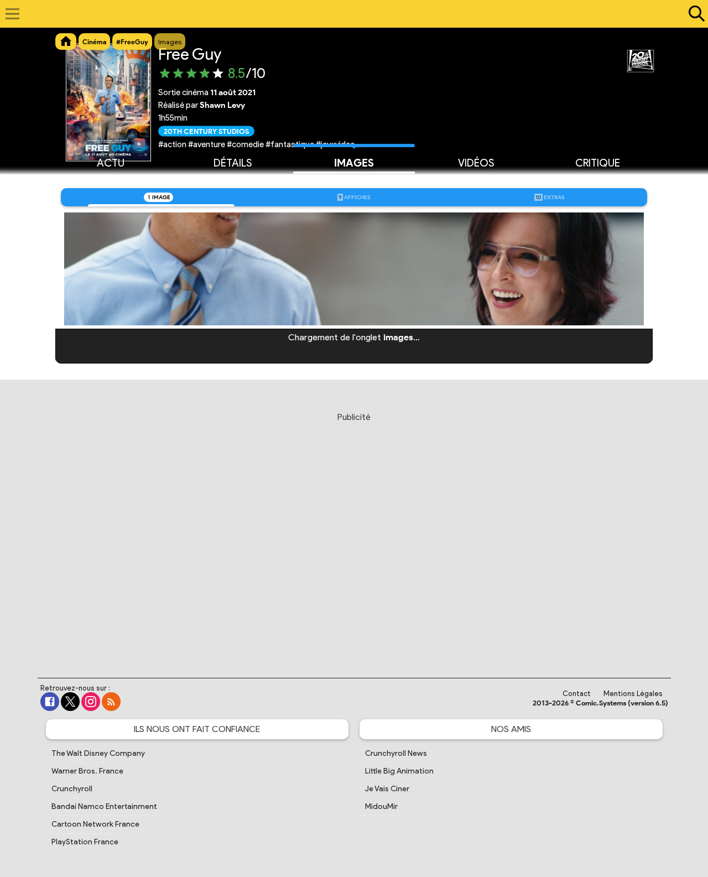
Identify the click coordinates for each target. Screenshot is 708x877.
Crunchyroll (71, 788)
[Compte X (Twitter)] (70, 701)
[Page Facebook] (49, 701)
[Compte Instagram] (90, 701)
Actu (110, 163)
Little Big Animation (399, 771)
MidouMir (381, 806)
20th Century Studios (206, 131)
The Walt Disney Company (98, 753)
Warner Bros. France (87, 771)
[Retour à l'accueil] (348, 14)
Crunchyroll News (396, 753)
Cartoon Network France (95, 824)
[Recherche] (694, 14)
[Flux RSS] (111, 701)
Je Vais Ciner (387, 788)
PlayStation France (84, 842)
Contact (577, 693)
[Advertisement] (354, 534)
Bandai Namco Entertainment (104, 806)
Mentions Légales (633, 693)
